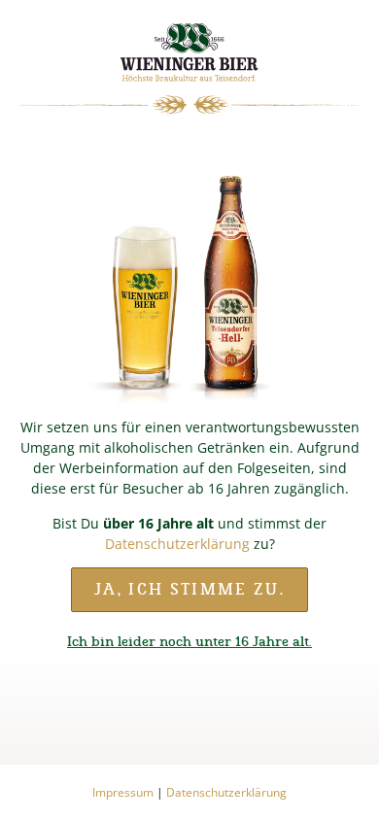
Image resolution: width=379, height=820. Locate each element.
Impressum (123, 792)
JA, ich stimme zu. (189, 590)
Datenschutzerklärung (177, 543)
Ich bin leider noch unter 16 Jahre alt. (189, 641)
